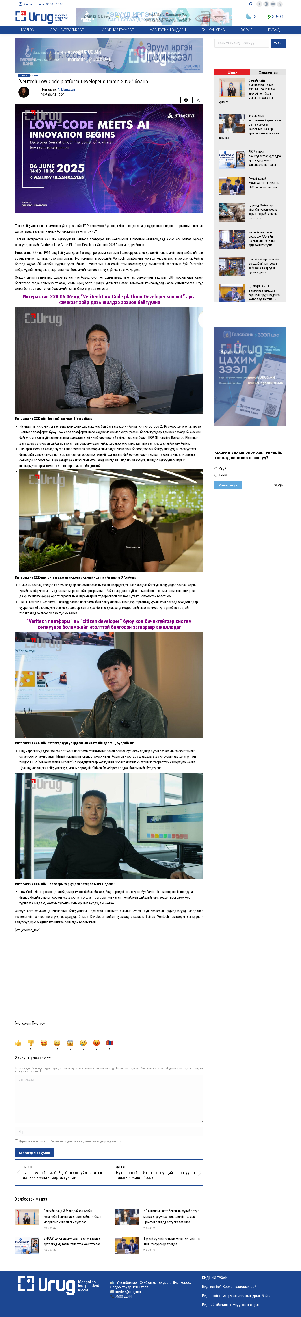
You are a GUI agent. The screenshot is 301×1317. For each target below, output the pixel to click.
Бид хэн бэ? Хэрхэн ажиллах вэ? (229, 1287)
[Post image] (27, 1217)
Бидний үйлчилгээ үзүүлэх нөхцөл (230, 1305)
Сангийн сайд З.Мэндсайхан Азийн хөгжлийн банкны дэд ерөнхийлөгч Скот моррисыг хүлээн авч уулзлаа (72, 1216)
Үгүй (222, 468)
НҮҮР (24, 75)
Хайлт (278, 43)
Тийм (222, 475)
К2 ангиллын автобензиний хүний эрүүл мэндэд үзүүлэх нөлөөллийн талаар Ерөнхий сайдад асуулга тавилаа (171, 1216)
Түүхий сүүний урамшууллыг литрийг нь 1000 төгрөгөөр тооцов (171, 1241)
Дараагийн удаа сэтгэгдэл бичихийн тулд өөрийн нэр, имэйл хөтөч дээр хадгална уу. (70, 1141)
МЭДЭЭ (35, 75)
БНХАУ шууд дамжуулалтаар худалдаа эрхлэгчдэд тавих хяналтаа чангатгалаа (72, 1241)
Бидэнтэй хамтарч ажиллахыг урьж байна (236, 1296)
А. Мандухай (66, 89)
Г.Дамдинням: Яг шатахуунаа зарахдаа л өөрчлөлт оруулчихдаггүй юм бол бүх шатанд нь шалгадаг (264, 294)
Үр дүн (278, 485)
